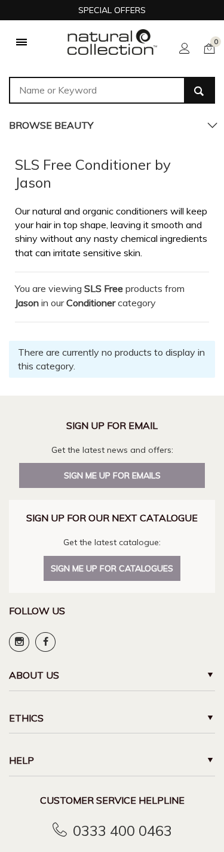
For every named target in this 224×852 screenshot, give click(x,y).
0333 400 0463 (122, 830)
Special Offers (112, 10)
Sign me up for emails (112, 475)
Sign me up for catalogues (112, 568)
